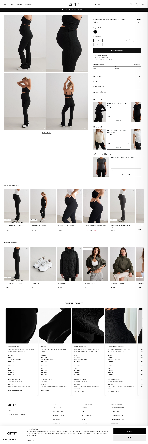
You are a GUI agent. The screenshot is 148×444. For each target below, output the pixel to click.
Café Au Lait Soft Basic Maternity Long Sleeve (117, 131)
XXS (98, 40)
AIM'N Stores (56, 419)
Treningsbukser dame (117, 419)
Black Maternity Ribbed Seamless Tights (95, 225)
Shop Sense (45, 390)
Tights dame (115, 411)
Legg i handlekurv (11, 232)
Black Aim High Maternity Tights (66, 225)
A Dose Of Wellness (58, 415)
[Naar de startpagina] (74, 4)
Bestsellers (28, 5)
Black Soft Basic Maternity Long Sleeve (117, 104)
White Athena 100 (36, 283)
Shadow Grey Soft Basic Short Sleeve (122, 157)
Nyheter (19, 5)
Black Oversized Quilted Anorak (66, 283)
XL (98, 44)
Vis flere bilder (46, 133)
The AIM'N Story (57, 407)
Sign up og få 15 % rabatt (17, 414)
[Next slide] (139, 326)
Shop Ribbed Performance (116, 392)
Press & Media (57, 423)
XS (107, 40)
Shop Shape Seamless (15, 390)
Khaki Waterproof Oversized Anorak (120, 283)
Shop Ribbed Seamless (81, 392)
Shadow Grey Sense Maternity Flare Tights (120, 226)
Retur (83, 419)
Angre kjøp (85, 423)
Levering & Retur (116, 87)
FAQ (83, 411)
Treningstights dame (117, 407)
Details (116, 82)
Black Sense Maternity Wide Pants (14, 283)
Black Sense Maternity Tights (39, 225)
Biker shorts (114, 423)
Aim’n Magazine (58, 411)
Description (116, 76)
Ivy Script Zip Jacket (90, 283)
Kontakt (84, 407)
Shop (12, 5)
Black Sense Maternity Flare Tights (15, 225)
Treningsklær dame (117, 415)
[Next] (139, 112)
